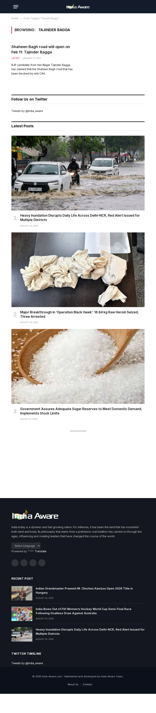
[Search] (141, 6)
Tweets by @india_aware (27, 110)
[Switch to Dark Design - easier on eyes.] (135, 6)
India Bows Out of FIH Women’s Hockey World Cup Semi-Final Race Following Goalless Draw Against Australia (83, 611)
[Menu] (15, 6)
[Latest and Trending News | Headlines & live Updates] (78, 7)
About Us (73, 684)
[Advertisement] (78, 460)
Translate (40, 551)
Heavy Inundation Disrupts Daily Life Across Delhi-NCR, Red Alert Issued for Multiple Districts (80, 218)
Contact (87, 684)
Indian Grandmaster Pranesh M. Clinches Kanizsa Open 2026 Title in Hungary (84, 590)
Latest (15, 58)
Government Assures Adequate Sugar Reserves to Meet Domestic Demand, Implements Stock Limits (81, 411)
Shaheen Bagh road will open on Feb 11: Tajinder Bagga (40, 49)
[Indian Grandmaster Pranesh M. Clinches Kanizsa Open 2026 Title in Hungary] (21, 593)
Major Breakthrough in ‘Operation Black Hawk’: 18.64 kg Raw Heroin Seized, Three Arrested (79, 314)
